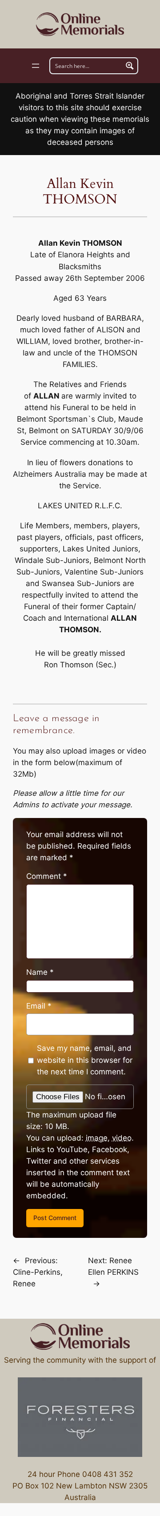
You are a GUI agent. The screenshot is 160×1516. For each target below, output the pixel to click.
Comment (46, 876)
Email (39, 1005)
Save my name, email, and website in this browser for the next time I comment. (84, 1060)
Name (40, 972)
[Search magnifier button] (129, 65)
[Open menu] (35, 65)
